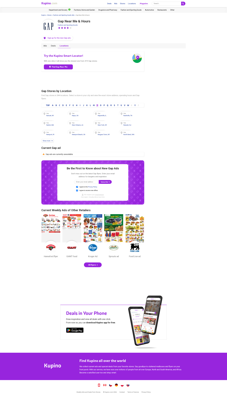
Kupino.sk (128, 385)
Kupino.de (116, 385)
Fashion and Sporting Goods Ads (63, 15)
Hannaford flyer (50, 236)
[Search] (183, 3)
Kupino (43, 15)
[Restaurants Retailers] (162, 10)
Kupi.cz (110, 385)
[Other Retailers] (172, 10)
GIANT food (71, 236)
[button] (59, 27)
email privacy (99, 195)
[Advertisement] (92, 80)
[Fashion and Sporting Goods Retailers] (131, 10)
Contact (122, 392)
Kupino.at (99, 385)
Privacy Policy (92, 187)
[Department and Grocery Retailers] (59, 10)
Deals (109, 3)
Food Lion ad (134, 236)
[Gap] (48, 26)
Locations (132, 3)
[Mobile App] (75, 330)
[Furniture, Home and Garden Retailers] (84, 10)
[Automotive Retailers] (149, 10)
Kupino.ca (105, 385)
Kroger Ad (92, 236)
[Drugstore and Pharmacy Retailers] (107, 10)
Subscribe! (105, 182)
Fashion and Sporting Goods (68, 25)
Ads (115, 3)
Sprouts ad (113, 236)
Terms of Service (133, 392)
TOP (48, 105)
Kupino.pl (122, 385)
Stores (122, 3)
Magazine (144, 3)
